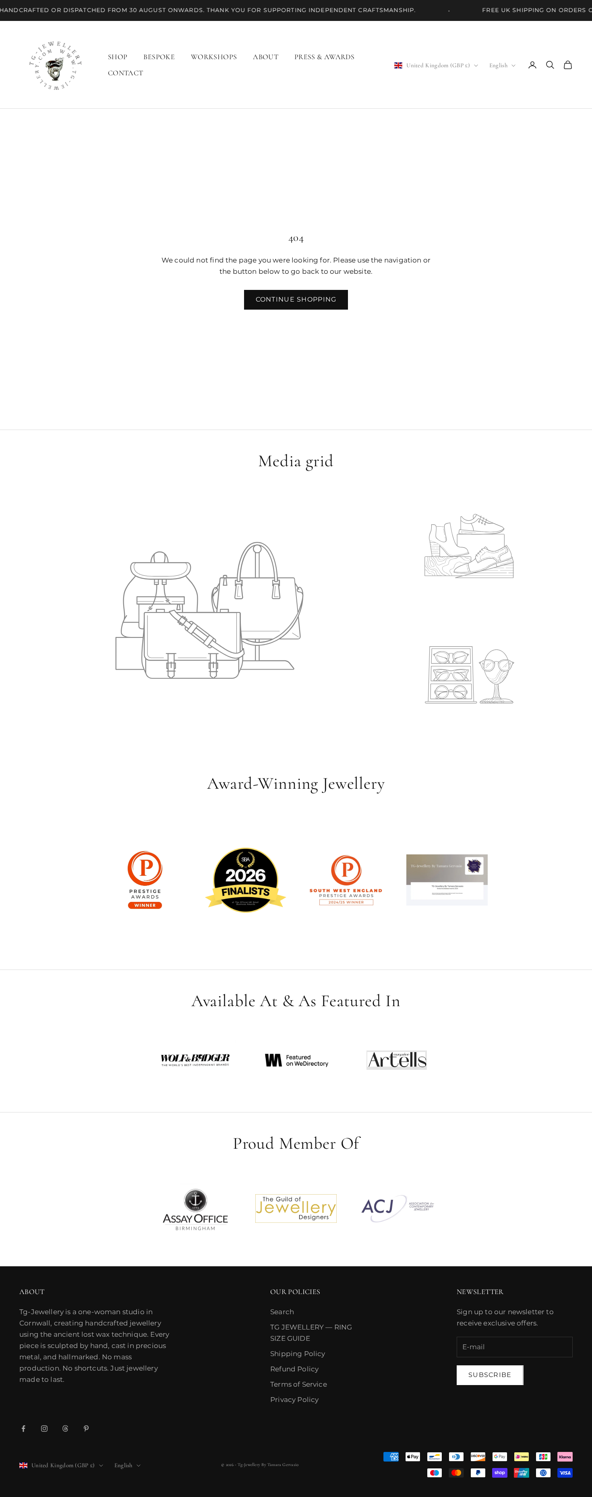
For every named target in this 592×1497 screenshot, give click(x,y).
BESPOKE (159, 56)
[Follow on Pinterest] (86, 1429)
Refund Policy (294, 1369)
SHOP (117, 56)
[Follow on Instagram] (44, 1429)
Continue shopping (296, 299)
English (498, 65)
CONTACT (125, 72)
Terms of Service (298, 1384)
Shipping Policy (297, 1354)
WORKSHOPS (214, 56)
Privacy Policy (294, 1400)
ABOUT (265, 56)
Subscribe (490, 1375)
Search (282, 1312)
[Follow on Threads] (65, 1429)
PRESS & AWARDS (324, 56)
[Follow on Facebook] (23, 1429)
